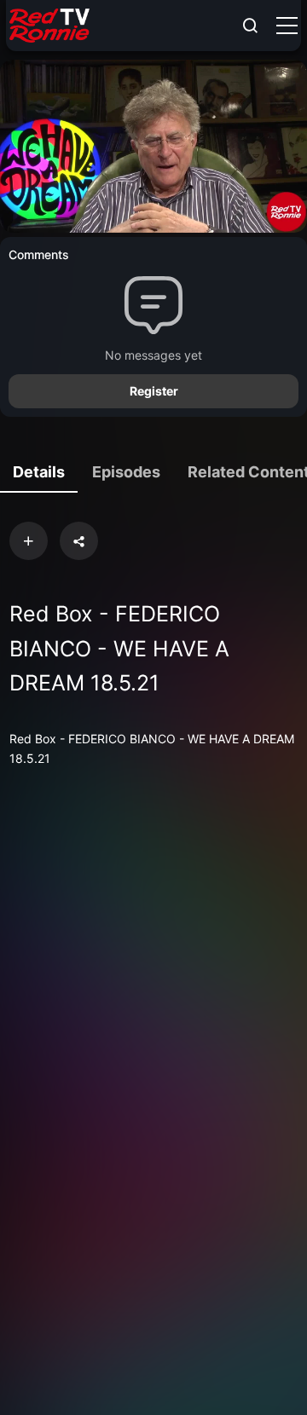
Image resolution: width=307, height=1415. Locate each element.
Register (154, 391)
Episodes (126, 472)
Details (39, 472)
